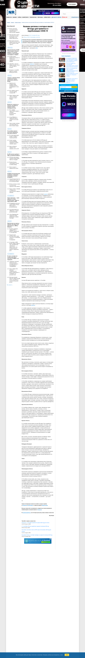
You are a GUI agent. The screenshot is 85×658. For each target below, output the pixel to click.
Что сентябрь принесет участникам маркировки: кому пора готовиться (12, 132)
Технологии (33, 17)
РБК (37, 47)
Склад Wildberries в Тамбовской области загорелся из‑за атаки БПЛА (13, 119)
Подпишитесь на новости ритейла (68, 85)
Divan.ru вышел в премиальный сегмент (13, 168)
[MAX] (67, 10)
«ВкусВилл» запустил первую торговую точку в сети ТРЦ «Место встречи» (14, 65)
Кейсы (20, 17)
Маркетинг (25, 17)
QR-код (25, 37)
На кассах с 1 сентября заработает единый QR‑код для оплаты (14, 71)
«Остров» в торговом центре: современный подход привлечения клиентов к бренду (13, 79)
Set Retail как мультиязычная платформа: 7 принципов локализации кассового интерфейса (13, 175)
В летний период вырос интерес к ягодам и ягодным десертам (14, 136)
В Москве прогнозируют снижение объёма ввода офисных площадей (14, 158)
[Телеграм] (63, 10)
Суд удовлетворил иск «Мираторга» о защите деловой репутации (14, 210)
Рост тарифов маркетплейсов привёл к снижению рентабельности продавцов (14, 112)
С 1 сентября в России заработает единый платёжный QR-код (35, 526)
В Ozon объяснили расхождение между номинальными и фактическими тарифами (14, 30)
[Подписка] (76, 10)
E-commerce (11, 195)
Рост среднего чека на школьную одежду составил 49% (13, 91)
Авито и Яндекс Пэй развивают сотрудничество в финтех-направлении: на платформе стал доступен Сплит (14, 271)
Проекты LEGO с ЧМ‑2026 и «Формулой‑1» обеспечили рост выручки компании (14, 190)
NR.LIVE (65, 17)
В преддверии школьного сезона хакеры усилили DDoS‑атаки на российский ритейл (14, 205)
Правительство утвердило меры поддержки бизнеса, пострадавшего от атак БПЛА (14, 85)
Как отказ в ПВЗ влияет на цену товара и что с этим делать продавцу (72, 74)
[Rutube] (74, 10)
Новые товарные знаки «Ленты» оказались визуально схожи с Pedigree (14, 97)
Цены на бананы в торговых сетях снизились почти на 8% (14, 147)
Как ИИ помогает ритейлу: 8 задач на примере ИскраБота (13, 155)
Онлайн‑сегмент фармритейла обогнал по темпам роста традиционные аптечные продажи (14, 59)
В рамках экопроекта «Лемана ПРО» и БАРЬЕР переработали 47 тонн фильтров (14, 230)
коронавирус (33, 37)
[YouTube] (72, 10)
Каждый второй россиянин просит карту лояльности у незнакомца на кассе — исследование (14, 237)
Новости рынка (18, 22)
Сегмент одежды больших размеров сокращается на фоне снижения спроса (13, 142)
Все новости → (10, 284)
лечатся (45, 194)
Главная (8, 22)
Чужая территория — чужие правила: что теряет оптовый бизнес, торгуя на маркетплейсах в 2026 (13, 199)
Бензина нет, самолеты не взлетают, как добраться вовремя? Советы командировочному (12, 106)
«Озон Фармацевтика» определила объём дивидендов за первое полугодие (13, 216)
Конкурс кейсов (57, 17)
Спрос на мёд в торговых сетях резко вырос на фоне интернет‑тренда (14, 124)
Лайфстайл (47, 17)
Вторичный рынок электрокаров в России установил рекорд (14, 163)
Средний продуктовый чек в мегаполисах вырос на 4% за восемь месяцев (14, 180)
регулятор (38, 37)
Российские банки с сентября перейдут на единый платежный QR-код (37, 534)
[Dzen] (70, 10)
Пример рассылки (69, 90)
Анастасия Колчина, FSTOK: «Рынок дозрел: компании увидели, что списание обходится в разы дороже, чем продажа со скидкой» (13, 52)
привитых (33, 305)
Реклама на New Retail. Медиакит (68, 53)
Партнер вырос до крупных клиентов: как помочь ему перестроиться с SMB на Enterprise (13, 225)
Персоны (40, 17)
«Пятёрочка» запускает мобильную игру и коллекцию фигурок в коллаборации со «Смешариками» (14, 264)
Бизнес (15, 17)
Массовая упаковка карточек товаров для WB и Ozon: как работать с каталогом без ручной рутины (14, 280)
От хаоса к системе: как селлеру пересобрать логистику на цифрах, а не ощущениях (13, 258)
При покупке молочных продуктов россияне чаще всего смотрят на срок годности (14, 42)
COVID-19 (29, 37)
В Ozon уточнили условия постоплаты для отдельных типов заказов (14, 185)
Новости (9, 17)
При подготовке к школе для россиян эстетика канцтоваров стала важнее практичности (14, 36)
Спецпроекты (75, 17)
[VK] (65, 10)
